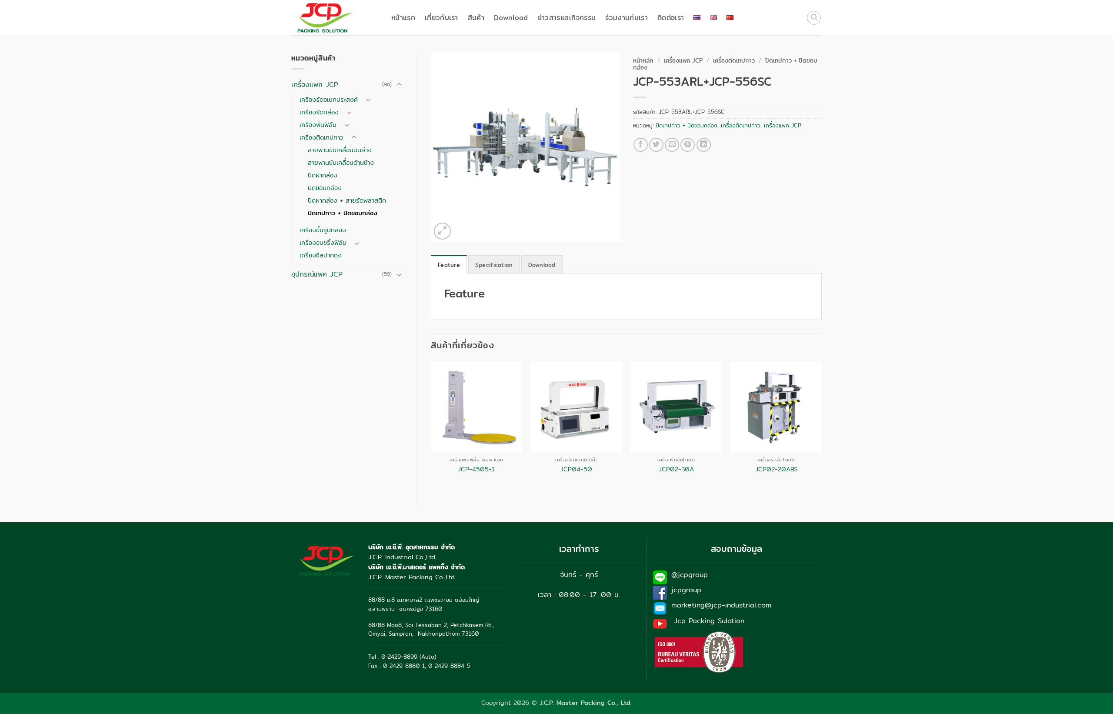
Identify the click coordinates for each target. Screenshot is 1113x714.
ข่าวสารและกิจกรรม (567, 17)
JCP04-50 (576, 469)
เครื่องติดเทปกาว (321, 137)
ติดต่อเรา (670, 17)
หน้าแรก (403, 17)
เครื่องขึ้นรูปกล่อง (323, 230)
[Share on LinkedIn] (703, 145)
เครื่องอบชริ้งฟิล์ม (323, 242)
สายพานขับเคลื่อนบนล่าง (340, 150)
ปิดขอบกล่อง (325, 188)
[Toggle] (399, 85)
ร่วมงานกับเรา (626, 17)
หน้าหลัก (643, 60)
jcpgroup (686, 589)
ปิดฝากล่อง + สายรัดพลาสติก (347, 200)
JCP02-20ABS (776, 469)
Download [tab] (542, 264)
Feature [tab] (449, 264)
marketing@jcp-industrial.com (721, 605)
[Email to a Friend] (672, 145)
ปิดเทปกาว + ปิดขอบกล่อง (342, 213)
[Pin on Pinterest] (687, 145)
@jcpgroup (689, 574)
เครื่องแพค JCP (314, 84)
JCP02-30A (676, 469)
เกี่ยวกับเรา (441, 17)
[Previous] (431, 425)
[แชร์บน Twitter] (656, 145)
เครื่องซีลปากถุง (321, 255)
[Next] (821, 425)
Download (511, 17)
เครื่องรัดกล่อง (319, 112)
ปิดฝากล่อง (322, 175)
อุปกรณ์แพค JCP (317, 274)
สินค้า (476, 17)
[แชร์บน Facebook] (640, 145)
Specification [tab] (494, 264)
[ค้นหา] (814, 18)
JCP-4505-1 (476, 469)
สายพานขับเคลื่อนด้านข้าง (341, 162)
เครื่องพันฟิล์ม (318, 125)
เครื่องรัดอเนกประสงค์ (329, 99)
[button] (442, 231)
